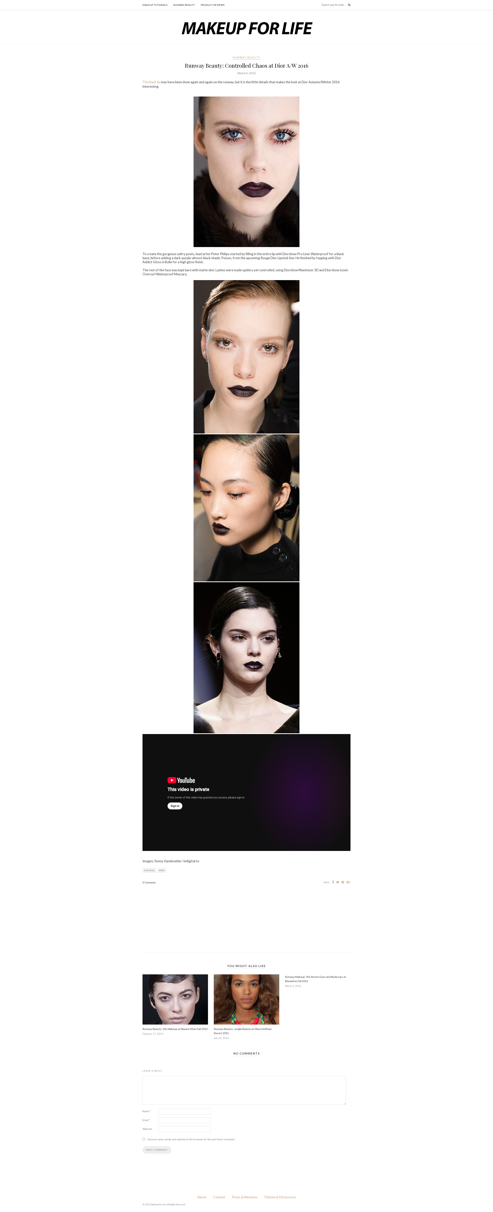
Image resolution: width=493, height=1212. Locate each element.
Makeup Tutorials (155, 4)
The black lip (151, 82)
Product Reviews (213, 4)
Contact (219, 1197)
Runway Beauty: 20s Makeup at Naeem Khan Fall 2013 (175, 1029)
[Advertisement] (246, 915)
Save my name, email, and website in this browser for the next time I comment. (191, 1139)
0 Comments (149, 882)
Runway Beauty (184, 4)
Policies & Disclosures (280, 1197)
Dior (161, 870)
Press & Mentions (244, 1197)
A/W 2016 (149, 870)
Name (147, 1111)
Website (147, 1128)
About (201, 1197)
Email (146, 1120)
